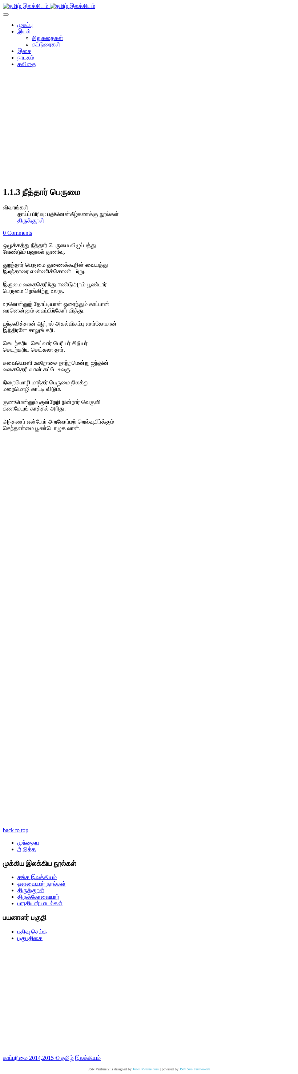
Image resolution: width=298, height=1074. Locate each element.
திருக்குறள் (30, 220)
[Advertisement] (149, 129)
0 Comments (17, 233)
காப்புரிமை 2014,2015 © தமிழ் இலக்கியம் (52, 1058)
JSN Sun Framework (195, 1069)
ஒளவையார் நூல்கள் (41, 884)
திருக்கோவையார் (38, 897)
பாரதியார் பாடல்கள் (40, 903)
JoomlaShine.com (146, 1069)
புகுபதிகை (30, 938)
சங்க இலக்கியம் (37, 877)
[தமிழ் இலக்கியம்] (49, 6)
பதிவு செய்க (32, 931)
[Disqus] (149, 541)
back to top (15, 830)
